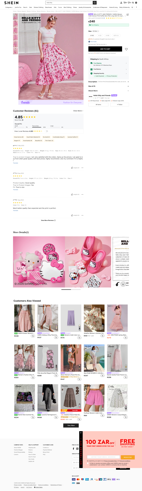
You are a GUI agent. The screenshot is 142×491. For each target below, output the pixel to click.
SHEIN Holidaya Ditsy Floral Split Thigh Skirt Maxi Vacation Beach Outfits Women (47, 335)
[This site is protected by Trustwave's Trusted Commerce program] (73, 483)
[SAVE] (126, 49)
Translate (15, 163)
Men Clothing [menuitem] (67, 7)
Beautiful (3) (38, 140)
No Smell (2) (46, 137)
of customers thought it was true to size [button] (102, 39)
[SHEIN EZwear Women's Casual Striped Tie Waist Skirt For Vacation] (24, 318)
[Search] (95, 3)
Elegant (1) (17, 140)
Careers (16, 454)
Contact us (46, 447)
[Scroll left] (134, 7)
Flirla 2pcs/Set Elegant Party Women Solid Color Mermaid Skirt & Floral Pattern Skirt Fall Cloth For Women (47, 373)
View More (71, 425)
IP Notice (16, 487)
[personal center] (121, 3)
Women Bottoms (41, 11)
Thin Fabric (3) (49, 140)
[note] (71, 410)
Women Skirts (50, 11)
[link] (125, 2)
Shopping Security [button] (99, 73)
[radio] (92, 35)
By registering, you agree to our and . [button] (109, 461)
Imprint (22, 487)
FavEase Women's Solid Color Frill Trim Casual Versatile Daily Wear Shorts (94, 413)
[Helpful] (72, 168)
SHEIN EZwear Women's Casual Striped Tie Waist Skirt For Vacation (25, 333)
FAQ (44, 454)
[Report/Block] (82, 168)
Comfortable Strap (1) (58, 137)
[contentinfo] (101, 479)
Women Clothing (31, 11)
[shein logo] (11, 2)
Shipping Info (31, 447)
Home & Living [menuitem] (113, 7)
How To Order (32, 454)
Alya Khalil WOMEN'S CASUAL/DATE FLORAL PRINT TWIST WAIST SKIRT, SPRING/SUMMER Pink (94, 373)
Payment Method (47, 450)
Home (14, 11)
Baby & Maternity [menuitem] (124, 7)
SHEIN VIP (31, 461)
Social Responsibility (19, 452)
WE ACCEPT (75, 476)
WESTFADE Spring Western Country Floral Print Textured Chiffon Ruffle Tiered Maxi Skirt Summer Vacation (117, 335)
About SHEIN (17, 447)
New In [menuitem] (25, 7)
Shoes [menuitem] (75, 7)
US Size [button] (95, 31)
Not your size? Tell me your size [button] (97, 44)
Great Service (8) (18, 137)
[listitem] (25, 323)
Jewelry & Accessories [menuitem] (85, 7)
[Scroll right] (136, 7)
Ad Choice (29, 487)
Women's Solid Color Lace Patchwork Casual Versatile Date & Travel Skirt (71, 335)
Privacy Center (18, 485)
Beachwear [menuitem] (48, 7)
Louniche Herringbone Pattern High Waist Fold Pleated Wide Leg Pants (48, 414)
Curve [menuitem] (60, 7)
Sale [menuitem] (30, 7)
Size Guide (31, 459)
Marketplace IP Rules (56, 485)
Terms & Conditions (43, 485)
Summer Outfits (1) (73, 137)
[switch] (46, 131)
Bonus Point (46, 452)
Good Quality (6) (27, 140)
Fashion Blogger (18, 450)
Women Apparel (21, 11)
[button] (133, 3)
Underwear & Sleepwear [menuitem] (100, 7)
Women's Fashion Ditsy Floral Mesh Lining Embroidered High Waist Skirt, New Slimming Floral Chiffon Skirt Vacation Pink (25, 375)
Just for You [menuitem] (18, 7)
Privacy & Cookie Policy (30, 485)
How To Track (32, 457)
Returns (30, 450)
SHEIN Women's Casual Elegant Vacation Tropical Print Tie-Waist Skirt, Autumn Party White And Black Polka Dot (117, 414)
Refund (30, 452)
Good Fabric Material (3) (33, 137)
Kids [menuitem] (55, 7)
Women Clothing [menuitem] (38, 7)
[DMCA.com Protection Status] (78, 483)
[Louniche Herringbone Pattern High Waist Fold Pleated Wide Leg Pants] (47, 398)
